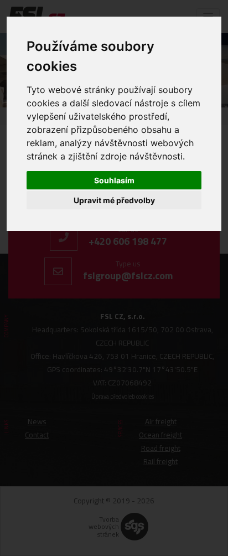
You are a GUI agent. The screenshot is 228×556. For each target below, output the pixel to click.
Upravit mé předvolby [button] (114, 200)
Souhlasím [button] (114, 180)
